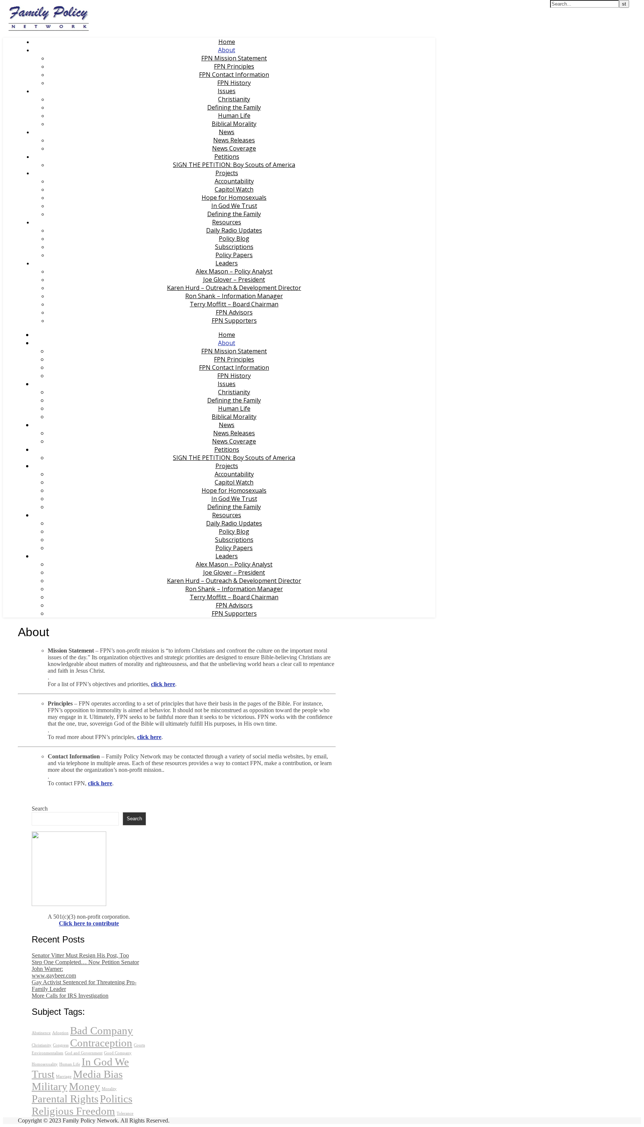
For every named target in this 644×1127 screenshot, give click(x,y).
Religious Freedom (73, 1111)
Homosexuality (45, 1064)
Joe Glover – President (234, 279)
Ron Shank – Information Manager (234, 296)
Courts (139, 1045)
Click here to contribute (89, 923)
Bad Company (101, 1030)
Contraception (101, 1043)
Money (84, 1086)
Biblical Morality (234, 124)
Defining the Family (234, 107)
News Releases (234, 140)
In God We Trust (234, 206)
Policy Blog (234, 238)
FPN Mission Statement (234, 58)
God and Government (83, 1053)
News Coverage (234, 148)
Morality (109, 1089)
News (226, 132)
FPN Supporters (234, 320)
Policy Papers (234, 255)
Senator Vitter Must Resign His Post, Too (80, 955)
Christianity (234, 99)
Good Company (118, 1053)
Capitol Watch (234, 189)
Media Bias (98, 1074)
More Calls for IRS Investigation (70, 995)
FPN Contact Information (234, 74)
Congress (61, 1045)
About (226, 50)
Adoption (60, 1033)
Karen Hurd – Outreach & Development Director (234, 288)
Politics (116, 1099)
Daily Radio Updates (234, 230)
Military (49, 1086)
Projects (226, 173)
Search (40, 808)
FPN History (234, 83)
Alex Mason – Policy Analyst (234, 271)
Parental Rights (65, 1099)
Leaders (226, 263)
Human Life (234, 115)
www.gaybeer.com (54, 975)
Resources (226, 222)
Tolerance (125, 1113)
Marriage (64, 1076)
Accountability (234, 181)
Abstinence (41, 1033)
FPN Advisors (234, 312)
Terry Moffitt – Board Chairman (234, 304)
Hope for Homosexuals (234, 197)
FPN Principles (234, 66)
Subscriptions (234, 247)
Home (226, 42)
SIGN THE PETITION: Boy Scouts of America (234, 165)
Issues (227, 91)
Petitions (226, 156)
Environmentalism (47, 1053)
